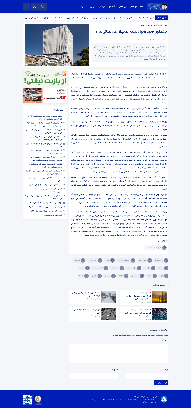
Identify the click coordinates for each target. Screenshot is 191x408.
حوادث (143, 25)
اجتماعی (133, 6)
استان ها (83, 6)
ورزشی (93, 6)
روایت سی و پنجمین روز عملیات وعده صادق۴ (45, 206)
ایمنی (161, 267)
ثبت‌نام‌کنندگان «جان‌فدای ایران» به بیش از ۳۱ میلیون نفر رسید (45, 152)
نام (166, 369)
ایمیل (115, 369)
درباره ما (154, 396)
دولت (149, 275)
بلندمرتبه (115, 267)
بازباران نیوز (131, 267)
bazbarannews (124, 260)
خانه (141, 6)
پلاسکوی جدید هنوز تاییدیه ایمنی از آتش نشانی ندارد (131, 32)
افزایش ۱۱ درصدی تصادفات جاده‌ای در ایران (87, 311)
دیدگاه (165, 340)
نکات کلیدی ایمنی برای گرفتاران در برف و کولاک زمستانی (86, 294)
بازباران (147, 267)
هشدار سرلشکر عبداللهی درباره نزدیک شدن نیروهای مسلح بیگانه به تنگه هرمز (46, 138)
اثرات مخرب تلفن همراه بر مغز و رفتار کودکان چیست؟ (138, 314)
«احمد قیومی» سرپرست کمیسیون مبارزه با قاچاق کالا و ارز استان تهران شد (44, 172)
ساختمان (135, 275)
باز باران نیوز (146, 402)
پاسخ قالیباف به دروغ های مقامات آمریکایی (46, 211)
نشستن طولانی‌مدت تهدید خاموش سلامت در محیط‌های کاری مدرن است (45, 166)
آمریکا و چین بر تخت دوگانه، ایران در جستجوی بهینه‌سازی (138, 297)
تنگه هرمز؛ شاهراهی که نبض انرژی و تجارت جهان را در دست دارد (43, 197)
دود (161, 275)
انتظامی (77, 260)
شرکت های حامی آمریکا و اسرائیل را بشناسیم (45, 184)
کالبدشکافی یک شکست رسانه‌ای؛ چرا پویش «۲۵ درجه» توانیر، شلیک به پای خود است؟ (115, 17)
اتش (107, 260)
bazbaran (142, 260)
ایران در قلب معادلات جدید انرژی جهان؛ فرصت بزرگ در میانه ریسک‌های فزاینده (50, 17)
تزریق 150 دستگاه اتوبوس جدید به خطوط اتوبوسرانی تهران (43, 179)
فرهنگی (102, 6)
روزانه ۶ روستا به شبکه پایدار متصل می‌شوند (46, 202)
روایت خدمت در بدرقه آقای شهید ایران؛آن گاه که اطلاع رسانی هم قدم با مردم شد (45, 118)
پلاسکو (107, 275)
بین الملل (122, 6)
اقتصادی (111, 6)
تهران (148, 25)
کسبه (81, 275)
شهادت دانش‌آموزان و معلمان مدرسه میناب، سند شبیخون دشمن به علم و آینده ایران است (44, 159)
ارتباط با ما (144, 396)
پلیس (94, 275)
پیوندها (136, 396)
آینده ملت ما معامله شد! (53, 215)
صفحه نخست (162, 25)
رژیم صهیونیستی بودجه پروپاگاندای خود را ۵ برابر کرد (44, 145)
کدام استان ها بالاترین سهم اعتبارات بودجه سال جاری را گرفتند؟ (44, 190)
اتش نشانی (93, 260)
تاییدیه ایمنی (98, 267)
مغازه (121, 275)
